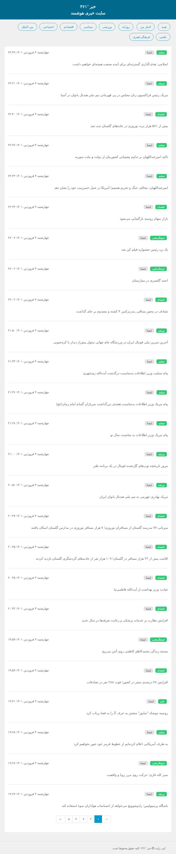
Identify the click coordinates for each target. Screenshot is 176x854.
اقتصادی (68, 26)
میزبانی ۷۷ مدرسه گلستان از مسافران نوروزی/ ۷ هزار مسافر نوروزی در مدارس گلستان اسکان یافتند (99, 527)
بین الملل (27, 26)
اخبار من (145, 26)
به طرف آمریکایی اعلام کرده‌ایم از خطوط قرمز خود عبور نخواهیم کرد (121, 743)
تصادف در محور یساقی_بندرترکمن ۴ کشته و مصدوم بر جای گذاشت (122, 311)
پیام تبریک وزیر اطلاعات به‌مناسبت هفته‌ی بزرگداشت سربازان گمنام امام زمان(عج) (112, 403)
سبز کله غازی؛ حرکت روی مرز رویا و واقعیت (137, 774)
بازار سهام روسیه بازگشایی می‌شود (144, 218)
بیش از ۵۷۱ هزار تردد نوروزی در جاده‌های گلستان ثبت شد (129, 125)
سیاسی (88, 26)
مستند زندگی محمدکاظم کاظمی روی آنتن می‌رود (135, 651)
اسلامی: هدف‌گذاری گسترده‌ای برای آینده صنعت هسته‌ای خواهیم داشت (120, 64)
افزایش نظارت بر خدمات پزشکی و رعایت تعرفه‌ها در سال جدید (125, 620)
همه (164, 26)
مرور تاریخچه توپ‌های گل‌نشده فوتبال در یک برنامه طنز (130, 465)
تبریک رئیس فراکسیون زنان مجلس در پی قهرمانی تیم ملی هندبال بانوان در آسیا (114, 94)
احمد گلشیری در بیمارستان (150, 280)
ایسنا (149, 52)
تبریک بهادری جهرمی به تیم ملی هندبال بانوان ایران (133, 496)
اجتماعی (48, 26)
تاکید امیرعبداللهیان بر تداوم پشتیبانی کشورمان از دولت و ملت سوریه (121, 156)
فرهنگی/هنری (141, 37)
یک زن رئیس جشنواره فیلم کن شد (144, 249)
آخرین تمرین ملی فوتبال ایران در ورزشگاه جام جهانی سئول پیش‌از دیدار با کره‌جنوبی (110, 342)
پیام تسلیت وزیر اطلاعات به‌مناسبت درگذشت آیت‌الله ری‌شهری (125, 373)
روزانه (126, 26)
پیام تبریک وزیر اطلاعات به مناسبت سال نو (139, 434)
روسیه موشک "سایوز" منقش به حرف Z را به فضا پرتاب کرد (127, 712)
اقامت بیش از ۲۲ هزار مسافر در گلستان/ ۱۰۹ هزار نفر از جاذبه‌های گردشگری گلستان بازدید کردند (102, 558)
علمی (163, 37)
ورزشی (107, 26)
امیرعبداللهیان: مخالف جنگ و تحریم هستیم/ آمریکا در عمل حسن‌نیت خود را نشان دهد (111, 187)
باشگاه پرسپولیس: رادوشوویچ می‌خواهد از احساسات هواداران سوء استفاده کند (115, 805)
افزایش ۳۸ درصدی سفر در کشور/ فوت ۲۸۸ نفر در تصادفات (127, 682)
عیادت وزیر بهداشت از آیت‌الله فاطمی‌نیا (141, 589)
